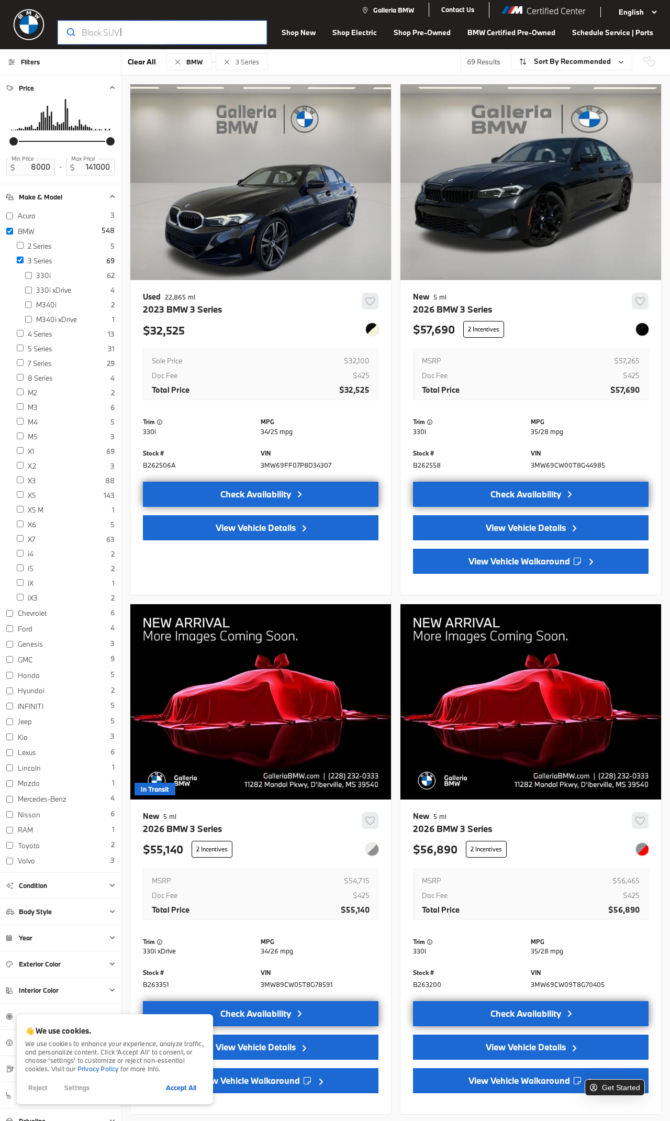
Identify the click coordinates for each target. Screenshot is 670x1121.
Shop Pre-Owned (422, 32)
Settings (77, 1087)
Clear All (142, 61)
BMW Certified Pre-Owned (511, 32)
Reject (38, 1087)
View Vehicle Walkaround (520, 561)
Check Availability (255, 494)
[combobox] (152, 32)
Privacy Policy (98, 1068)
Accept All (181, 1087)
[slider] (13, 141)
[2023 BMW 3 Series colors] (372, 329)
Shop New (299, 32)
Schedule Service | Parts (612, 32)
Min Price (23, 158)
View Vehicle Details (256, 527)
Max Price (83, 158)
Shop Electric (354, 32)
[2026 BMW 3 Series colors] (642, 329)
